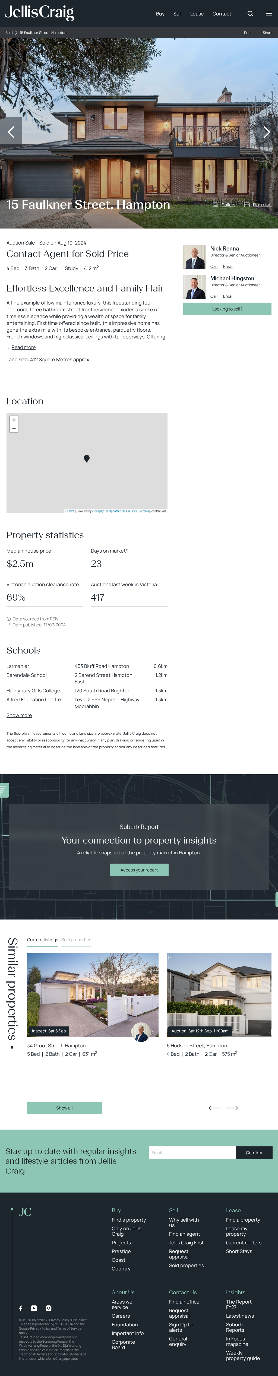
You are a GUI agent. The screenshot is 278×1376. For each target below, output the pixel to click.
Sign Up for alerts (181, 1327)
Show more (19, 715)
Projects (121, 1242)
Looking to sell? (227, 309)
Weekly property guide (243, 1355)
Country (121, 1268)
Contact (222, 13)
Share (268, 32)
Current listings (42, 940)
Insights (235, 1292)
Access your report (139, 870)
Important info (128, 1333)
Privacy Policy (59, 1320)
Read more (24, 347)
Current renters (243, 1242)
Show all (64, 1108)
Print (248, 32)
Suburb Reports (235, 1327)
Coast (118, 1260)
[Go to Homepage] (39, 13)
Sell (177, 13)
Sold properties (76, 940)
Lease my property (237, 1231)
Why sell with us (184, 1222)
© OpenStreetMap (139, 511)
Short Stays (239, 1251)
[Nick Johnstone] (141, 1032)
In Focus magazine (237, 1341)
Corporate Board (123, 1344)
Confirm (254, 1153)
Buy (160, 13)
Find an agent (184, 1234)
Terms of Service (69, 1328)
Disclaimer (79, 1320)
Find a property (129, 1219)
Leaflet (69, 511)
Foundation (125, 1324)
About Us (123, 1292)
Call (214, 266)
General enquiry (178, 1341)
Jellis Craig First (186, 1242)
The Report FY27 (239, 1304)
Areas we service (122, 1304)
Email (228, 266)
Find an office (184, 1301)
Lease (197, 13)
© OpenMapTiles (116, 511)
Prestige (121, 1251)
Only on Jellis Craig (126, 1231)
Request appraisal (179, 1254)
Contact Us (183, 1292)
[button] (87, 459)
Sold (9, 32)
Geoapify (98, 511)
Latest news (240, 1315)
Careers (121, 1315)
